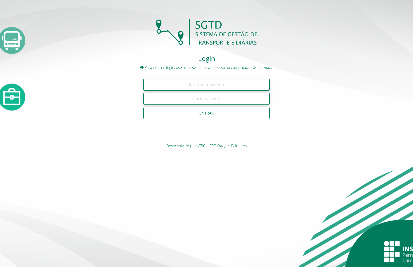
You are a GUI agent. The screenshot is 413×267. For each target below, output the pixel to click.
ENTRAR (206, 113)
